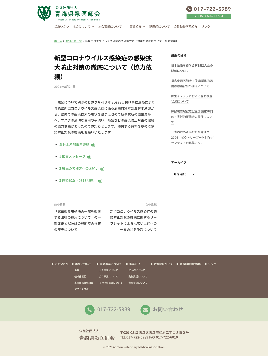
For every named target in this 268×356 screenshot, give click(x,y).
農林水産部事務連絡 (74, 144)
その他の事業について (111, 282)
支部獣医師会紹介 (83, 282)
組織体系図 (80, 276)
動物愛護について (138, 276)
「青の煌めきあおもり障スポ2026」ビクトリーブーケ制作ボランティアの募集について (192, 137)
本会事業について (110, 27)
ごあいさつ (61, 27)
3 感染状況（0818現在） (77, 180)
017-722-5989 (113, 309)
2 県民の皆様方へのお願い (78, 168)
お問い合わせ (168, 309)
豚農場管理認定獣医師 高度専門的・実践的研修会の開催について (192, 116)
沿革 (76, 270)
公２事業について (108, 276)
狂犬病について (137, 270)
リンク (205, 27)
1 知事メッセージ (72, 156)
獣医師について (159, 27)
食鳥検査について (138, 282)
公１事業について (108, 270)
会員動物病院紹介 (185, 27)
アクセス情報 (81, 289)
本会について (81, 27)
